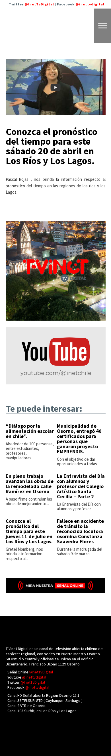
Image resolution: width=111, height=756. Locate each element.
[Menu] (102, 25)
